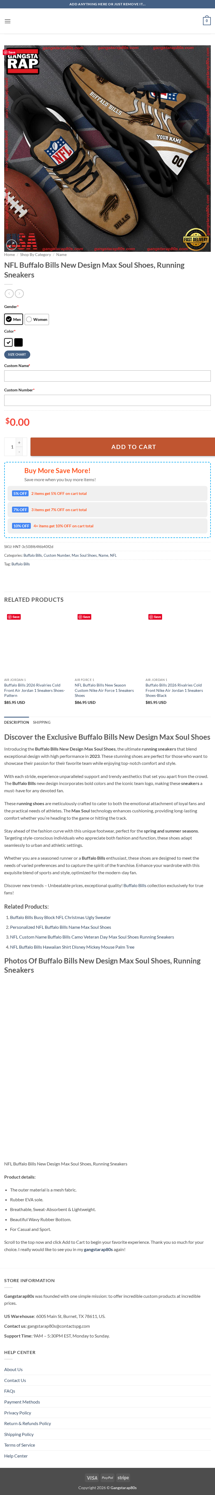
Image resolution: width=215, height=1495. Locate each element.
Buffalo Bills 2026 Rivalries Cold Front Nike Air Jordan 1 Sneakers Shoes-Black (174, 690)
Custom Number (19, 389)
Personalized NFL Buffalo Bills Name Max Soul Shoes (60, 927)
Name (61, 254)
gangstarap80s (98, 1249)
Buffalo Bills (33, 555)
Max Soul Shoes (84, 555)
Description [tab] (16, 722)
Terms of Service (19, 1444)
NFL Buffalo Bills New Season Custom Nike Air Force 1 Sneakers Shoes (104, 690)
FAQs (9, 1390)
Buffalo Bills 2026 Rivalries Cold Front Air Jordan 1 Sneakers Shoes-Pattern (34, 690)
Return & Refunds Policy (27, 1423)
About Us (13, 1369)
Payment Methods (22, 1401)
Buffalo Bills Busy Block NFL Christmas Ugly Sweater (60, 917)
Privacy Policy (17, 1412)
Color (10, 331)
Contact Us (15, 1380)
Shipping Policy (19, 1434)
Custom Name (17, 365)
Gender (11, 306)
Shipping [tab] (41, 722)
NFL (113, 555)
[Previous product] (19, 293)
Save (11, 52)
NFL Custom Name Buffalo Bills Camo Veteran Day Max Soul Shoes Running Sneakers (92, 936)
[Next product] (9, 293)
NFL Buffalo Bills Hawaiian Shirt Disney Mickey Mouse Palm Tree (72, 946)
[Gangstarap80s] (107, 21)
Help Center (16, 1455)
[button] (7, 21)
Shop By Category (35, 254)
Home (9, 254)
